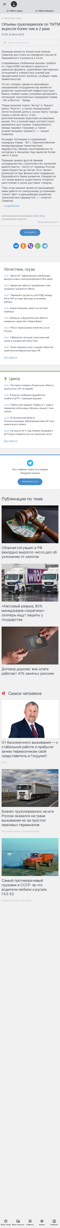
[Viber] (30, 246)
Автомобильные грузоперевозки (20, 831)
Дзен (4, 762)
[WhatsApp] (37, 246)
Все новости (10, 357)
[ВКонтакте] (16, 246)
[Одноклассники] (23, 246)
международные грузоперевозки (17, 215)
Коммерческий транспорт (16, 900)
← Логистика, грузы (12, 18)
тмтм (36, 215)
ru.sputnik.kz (11, 205)
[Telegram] (45, 246)
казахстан (22, 219)
